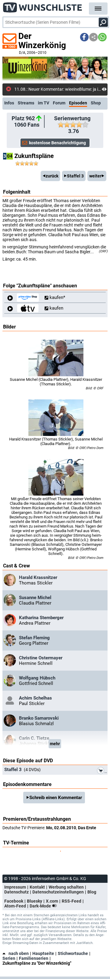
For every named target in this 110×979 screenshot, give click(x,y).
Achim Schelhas (35, 698)
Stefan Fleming (34, 637)
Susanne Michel (35, 597)
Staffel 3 (75, 176)
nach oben (19, 953)
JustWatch (84, 943)
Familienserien (33, 958)
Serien (8, 958)
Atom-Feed (15, 906)
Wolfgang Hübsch (37, 678)
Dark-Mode (41, 906)
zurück (52, 176)
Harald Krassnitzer (38, 577)
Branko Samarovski (39, 718)
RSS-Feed (71, 901)
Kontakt (37, 887)
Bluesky (34, 901)
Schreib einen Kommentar (55, 797)
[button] (84, 37)
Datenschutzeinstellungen (58, 892)
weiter (95, 176)
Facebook (13, 901)
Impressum (15, 887)
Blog (91, 892)
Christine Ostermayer (40, 658)
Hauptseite (43, 953)
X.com (52, 901)
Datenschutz (16, 892)
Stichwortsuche (73, 953)
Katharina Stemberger (41, 617)
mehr (55, 743)
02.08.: (21, 89)
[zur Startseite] (43, 6)
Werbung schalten (66, 887)
